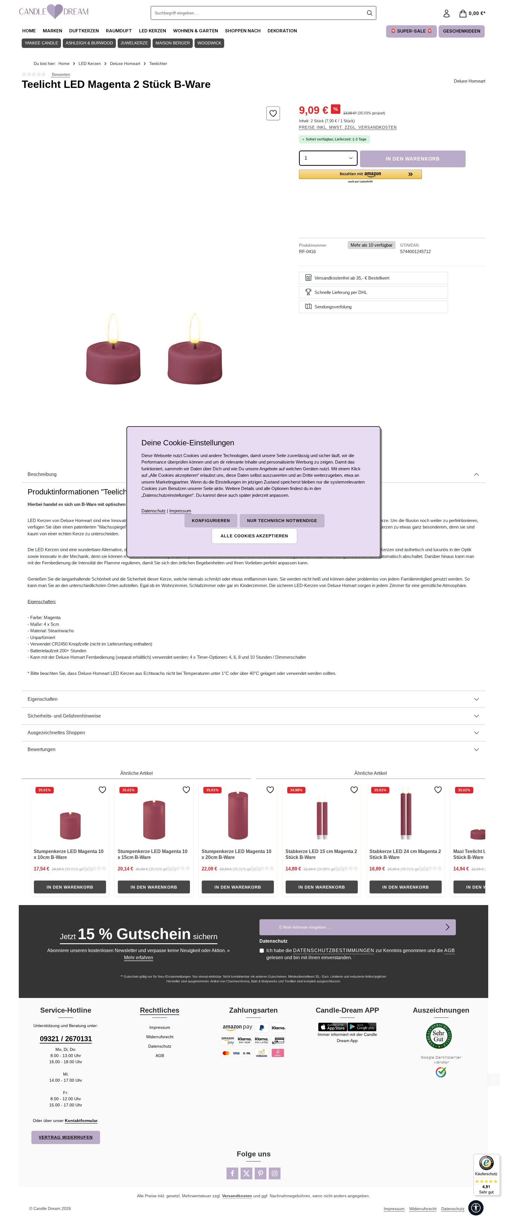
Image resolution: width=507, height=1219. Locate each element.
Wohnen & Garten (195, 31)
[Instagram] (274, 1173)
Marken (52, 31)
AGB (449, 950)
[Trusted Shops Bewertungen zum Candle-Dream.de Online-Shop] (487, 1174)
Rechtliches (159, 1010)
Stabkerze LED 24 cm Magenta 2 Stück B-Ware (405, 854)
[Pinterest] (260, 1173)
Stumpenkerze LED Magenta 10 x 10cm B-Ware (69, 854)
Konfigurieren (211, 520)
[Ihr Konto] (446, 13)
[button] (360, 177)
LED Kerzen (152, 31)
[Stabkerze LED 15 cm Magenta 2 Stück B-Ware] (321, 814)
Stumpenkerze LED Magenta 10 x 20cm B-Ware (236, 854)
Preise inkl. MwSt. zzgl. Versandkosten (348, 127)
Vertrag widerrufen (66, 1137)
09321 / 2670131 (66, 1039)
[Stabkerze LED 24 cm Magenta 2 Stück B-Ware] (405, 814)
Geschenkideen (461, 31)
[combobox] (257, 13)
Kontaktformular (81, 1120)
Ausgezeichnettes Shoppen (56, 732)
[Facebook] (232, 1173)
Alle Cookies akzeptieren (254, 536)
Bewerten (60, 74)
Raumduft (119, 31)
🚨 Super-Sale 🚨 (411, 31)
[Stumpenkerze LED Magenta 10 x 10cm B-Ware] (70, 814)
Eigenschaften (43, 699)
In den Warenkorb (413, 158)
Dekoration (282, 31)
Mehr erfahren (138, 957)
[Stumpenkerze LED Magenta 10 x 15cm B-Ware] (154, 814)
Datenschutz (159, 1046)
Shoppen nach (243, 31)
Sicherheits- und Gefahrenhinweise (64, 715)
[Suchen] (370, 13)
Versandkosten (237, 1195)
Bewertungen (41, 749)
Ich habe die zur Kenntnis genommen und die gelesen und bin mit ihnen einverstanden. (360, 954)
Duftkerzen (84, 31)
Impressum (159, 1027)
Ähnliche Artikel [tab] (136, 773)
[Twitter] (246, 1173)
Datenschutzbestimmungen (333, 950)
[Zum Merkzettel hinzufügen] (273, 113)
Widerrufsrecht (159, 1036)
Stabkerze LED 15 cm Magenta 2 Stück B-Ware (321, 854)
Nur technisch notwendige (282, 520)
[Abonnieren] (447, 927)
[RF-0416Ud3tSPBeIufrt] (154, 271)
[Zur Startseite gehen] (54, 11)
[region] (154, 271)
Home (29, 31)
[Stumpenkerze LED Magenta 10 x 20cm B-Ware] (238, 814)
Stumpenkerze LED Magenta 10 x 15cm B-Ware (152, 854)
